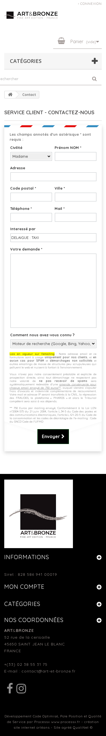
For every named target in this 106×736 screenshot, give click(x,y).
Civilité (16, 147)
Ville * (60, 188)
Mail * (60, 208)
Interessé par (23, 229)
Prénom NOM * (68, 147)
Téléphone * (21, 208)
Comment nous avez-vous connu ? (42, 335)
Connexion (91, 3)
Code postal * (23, 188)
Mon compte (24, 586)
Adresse (17, 168)
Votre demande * (26, 249)
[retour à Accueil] (10, 94)
